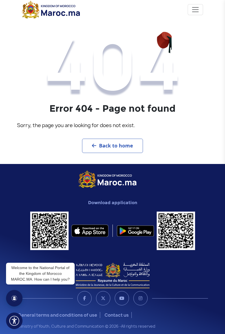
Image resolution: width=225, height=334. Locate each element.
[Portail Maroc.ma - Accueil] (107, 179)
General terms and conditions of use (57, 315)
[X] (103, 298)
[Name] (195, 9)
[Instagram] (140, 298)
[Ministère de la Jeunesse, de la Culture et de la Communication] (113, 275)
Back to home (116, 145)
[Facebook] (84, 298)
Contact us (117, 315)
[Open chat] (14, 298)
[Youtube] (122, 298)
